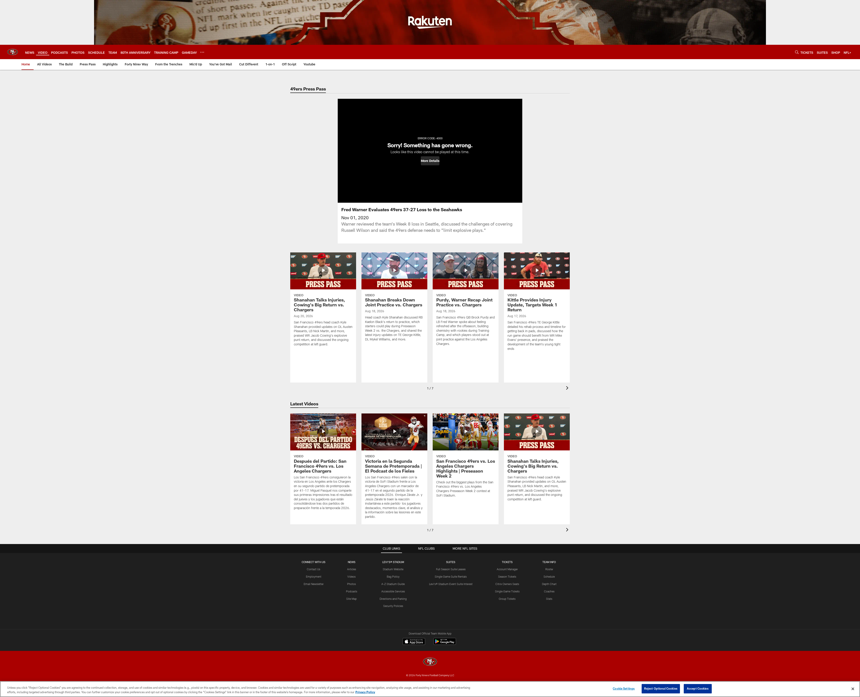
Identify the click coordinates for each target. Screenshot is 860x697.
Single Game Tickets (507, 591)
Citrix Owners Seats (507, 583)
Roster (549, 569)
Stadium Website (393, 569)
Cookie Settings (624, 688)
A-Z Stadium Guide (393, 583)
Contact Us (313, 569)
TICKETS (507, 562)
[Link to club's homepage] (12, 52)
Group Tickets (507, 598)
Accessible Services (393, 591)
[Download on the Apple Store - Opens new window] (413, 642)
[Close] (853, 689)
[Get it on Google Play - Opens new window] (444, 643)
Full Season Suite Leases (451, 569)
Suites (450, 562)
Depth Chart (549, 583)
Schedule (549, 576)
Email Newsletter (314, 583)
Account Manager (507, 569)
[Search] (797, 52)
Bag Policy (393, 576)
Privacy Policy (365, 692)
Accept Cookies (698, 688)
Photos (351, 583)
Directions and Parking (393, 598)
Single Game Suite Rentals (451, 576)
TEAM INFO (549, 562)
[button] (430, 160)
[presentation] (568, 388)
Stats (549, 598)
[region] (430, 689)
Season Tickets (507, 576)
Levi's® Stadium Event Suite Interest (451, 583)
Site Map (351, 598)
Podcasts (351, 591)
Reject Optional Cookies (660, 688)
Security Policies (393, 605)
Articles (351, 569)
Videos (351, 576)
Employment (313, 576)
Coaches (549, 591)
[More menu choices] (202, 52)
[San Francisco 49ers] (430, 662)
